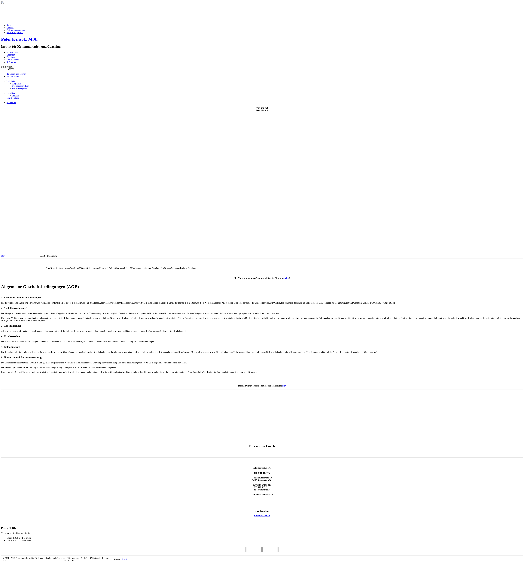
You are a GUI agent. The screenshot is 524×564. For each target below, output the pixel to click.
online (286, 278)
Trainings (11, 57)
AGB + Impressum (15, 32)
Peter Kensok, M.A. (19, 39)
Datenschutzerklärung (16, 30)
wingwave (16, 83)
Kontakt (10, 27)
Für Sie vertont (13, 76)
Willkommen (12, 52)
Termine (15, 95)
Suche (9, 25)
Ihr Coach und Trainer (16, 74)
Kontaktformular (262, 515)
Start (3, 256)
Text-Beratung (13, 60)
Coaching (11, 55)
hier (283, 386)
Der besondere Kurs (20, 86)
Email (124, 559)
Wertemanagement (20, 88)
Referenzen (11, 62)
